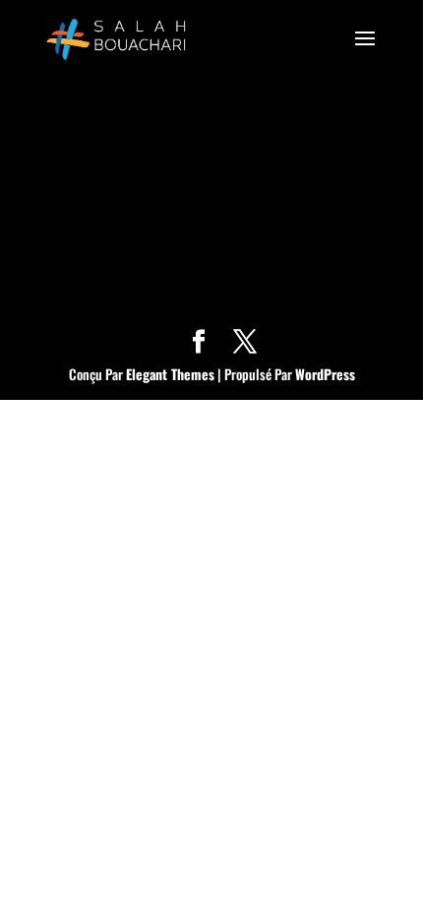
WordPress (325, 373)
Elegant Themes (170, 373)
